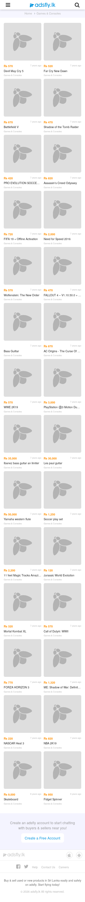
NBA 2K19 (50, 743)
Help (35, 867)
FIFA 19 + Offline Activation (21, 239)
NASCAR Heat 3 (14, 743)
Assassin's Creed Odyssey (60, 183)
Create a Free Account (42, 837)
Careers (64, 867)
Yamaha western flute (17, 519)
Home (28, 13)
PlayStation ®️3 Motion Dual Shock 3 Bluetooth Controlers (62, 407)
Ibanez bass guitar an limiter (21, 463)
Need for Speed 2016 (57, 239)
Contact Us (48, 867)
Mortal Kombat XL (15, 631)
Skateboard (11, 799)
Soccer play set (53, 519)
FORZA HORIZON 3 (16, 687)
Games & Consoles (49, 13)
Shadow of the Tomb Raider (61, 127)
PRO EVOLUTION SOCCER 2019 (22, 183)
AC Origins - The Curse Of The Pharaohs (62, 351)
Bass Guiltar (11, 351)
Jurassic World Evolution (59, 575)
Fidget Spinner (53, 799)
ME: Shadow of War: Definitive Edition (62, 687)
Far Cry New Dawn (55, 71)
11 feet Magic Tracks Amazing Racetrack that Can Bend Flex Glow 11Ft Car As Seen (22, 575)
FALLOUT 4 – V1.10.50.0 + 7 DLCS (62, 295)
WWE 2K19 (11, 407)
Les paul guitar (53, 463)
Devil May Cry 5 (14, 71)
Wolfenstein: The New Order (21, 295)
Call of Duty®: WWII (56, 631)
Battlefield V (11, 127)
